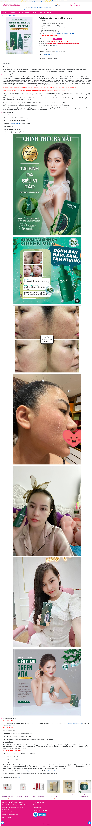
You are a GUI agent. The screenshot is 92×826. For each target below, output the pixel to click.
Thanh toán (34, 12)
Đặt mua (58, 38)
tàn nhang (17, 115)
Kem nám (42, 7)
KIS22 (14, 15)
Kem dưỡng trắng (35, 7)
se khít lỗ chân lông (16, 123)
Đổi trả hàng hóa (37, 807)
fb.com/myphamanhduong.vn (74, 723)
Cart (59, 5)
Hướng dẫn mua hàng (46, 54)
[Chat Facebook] (89, 822)
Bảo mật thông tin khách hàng (40, 810)
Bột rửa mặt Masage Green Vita (65, 33)
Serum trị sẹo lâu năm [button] (74, 43)
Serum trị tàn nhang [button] (57, 43)
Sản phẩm (20, 12)
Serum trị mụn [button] (66, 43)
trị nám (12, 115)
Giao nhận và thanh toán (39, 804)
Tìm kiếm (48, 5)
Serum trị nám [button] (49, 43)
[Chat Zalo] (2, 822)
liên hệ (56, 51)
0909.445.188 (56, 1)
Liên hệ (49, 12)
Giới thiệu (13, 12)
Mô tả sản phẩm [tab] (6, 63)
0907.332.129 (67, 1)
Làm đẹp (27, 12)
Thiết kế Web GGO (46, 824)
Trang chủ (5, 12)
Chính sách (42, 12)
